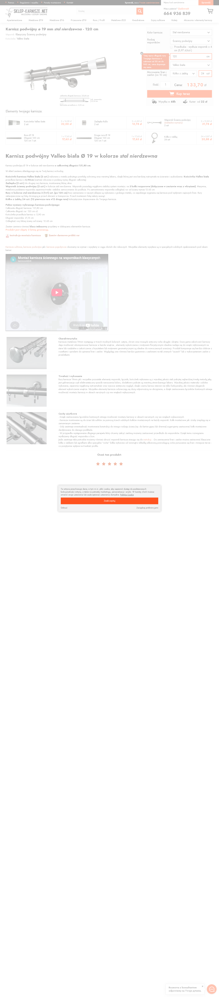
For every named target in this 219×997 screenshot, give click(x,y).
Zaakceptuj (109, 501)
